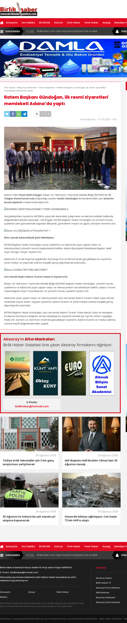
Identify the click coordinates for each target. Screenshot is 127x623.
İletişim (3, 597)
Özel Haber (73, 22)
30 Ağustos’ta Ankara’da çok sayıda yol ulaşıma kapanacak (29, 518)
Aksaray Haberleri (27, 87)
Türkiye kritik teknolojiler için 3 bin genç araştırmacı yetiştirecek (28, 462)
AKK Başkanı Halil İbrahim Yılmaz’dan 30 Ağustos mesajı (91, 462)
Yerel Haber (91, 22)
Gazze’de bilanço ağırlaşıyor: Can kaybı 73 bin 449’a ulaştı (91, 518)
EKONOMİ (44, 22)
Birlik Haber (63, 592)
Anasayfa (12, 22)
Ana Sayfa (9, 87)
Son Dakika (28, 22)
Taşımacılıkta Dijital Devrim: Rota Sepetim (61, 31)
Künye (31, 592)
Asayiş (106, 22)
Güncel (58, 22)
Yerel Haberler (47, 87)
